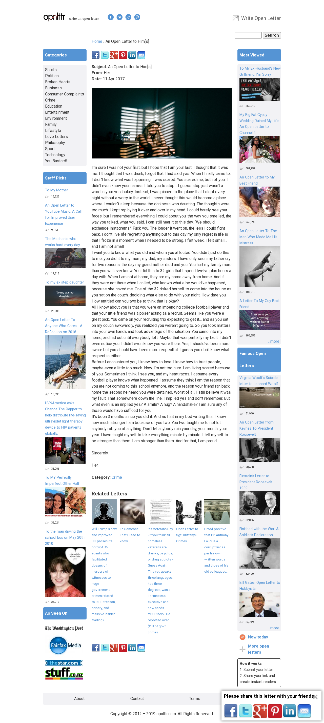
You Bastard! (56, 160)
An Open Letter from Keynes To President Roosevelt (256, 428)
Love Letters (56, 136)
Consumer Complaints (64, 94)
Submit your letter (258, 670)
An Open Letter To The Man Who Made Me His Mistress (258, 237)
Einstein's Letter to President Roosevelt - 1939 (257, 482)
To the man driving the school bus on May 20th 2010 (65, 537)
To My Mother (56, 190)
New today (258, 637)
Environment (56, 118)
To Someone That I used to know (130, 535)
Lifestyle (53, 130)
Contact (137, 698)
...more (273, 341)
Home (97, 41)
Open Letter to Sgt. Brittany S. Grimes (187, 535)
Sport (50, 148)
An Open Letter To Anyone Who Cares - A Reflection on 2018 (64, 326)
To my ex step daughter (64, 282)
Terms (194, 698)
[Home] (54, 17)
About (79, 698)
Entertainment (57, 112)
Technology (55, 154)
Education (53, 106)
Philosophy (55, 142)
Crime (117, 477)
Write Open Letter (261, 18)
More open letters (258, 649)
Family (51, 124)
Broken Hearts (57, 81)
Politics (52, 75)
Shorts (51, 69)
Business (53, 88)
